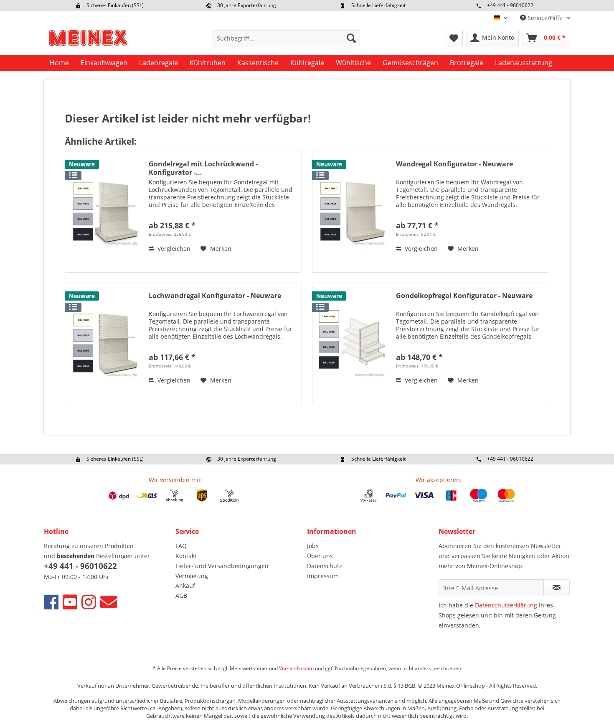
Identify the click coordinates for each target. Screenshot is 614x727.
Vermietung (191, 576)
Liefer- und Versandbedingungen (222, 566)
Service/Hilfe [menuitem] (545, 18)
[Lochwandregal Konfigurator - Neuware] (104, 343)
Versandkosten (296, 668)
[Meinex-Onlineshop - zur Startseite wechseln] (87, 40)
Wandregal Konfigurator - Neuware (454, 164)
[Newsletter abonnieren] (556, 587)
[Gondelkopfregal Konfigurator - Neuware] (352, 343)
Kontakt (186, 556)
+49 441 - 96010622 (510, 5)
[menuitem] (286, 38)
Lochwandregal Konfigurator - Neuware (215, 295)
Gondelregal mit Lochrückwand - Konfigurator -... (203, 168)
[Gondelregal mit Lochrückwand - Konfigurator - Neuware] (104, 212)
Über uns (320, 556)
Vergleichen (173, 249)
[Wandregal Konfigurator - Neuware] (352, 212)
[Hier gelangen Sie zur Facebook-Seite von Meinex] (51, 601)
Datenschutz (324, 566)
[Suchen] (351, 38)
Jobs (313, 546)
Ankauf (185, 585)
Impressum (323, 576)
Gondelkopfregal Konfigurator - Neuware (464, 295)
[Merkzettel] (454, 38)
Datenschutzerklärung (506, 605)
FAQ (181, 546)
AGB (181, 595)
